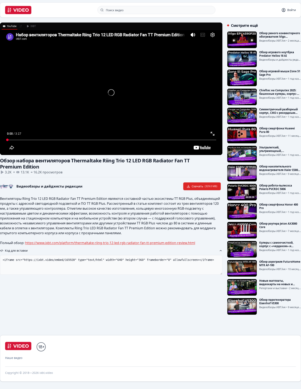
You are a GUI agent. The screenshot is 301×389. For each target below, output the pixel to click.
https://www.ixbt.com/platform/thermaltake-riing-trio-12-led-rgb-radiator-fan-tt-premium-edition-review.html (110, 243)
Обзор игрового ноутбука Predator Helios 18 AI (276, 54)
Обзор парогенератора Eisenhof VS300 (275, 301)
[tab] (9, 26)
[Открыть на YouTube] (20, 26)
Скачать (204, 186)
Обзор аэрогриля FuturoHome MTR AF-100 (279, 263)
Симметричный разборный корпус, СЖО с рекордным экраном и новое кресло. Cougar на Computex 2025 (278, 114)
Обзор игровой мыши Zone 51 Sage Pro (279, 73)
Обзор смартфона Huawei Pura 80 (277, 130)
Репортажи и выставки (273, 288)
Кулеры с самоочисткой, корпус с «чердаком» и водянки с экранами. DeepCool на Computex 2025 (278, 248)
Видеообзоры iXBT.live (272, 40)
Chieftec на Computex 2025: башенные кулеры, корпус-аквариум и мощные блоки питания (278, 95)
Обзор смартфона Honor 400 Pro (278, 206)
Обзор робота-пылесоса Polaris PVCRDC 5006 (275, 187)
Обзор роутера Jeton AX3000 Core (278, 225)
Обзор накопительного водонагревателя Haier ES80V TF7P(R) (279, 170)
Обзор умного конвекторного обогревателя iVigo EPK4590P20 (279, 36)
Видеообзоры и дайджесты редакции (49, 186)
